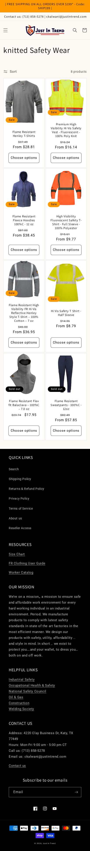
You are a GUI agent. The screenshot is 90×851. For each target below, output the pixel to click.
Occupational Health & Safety (32, 685)
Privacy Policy (19, 498)
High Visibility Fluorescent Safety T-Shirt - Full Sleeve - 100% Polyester (65, 222)
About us (15, 518)
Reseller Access (20, 528)
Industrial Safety (22, 679)
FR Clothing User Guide (27, 563)
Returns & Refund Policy (26, 488)
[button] (5, 30)
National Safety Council (27, 691)
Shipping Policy (20, 479)
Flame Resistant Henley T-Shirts (24, 134)
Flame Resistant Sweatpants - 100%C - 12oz (65, 405)
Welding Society (21, 709)
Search (14, 469)
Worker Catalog (21, 572)
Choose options (24, 158)
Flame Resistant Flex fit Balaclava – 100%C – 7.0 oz (24, 405)
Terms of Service (21, 508)
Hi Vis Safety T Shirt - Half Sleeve (66, 313)
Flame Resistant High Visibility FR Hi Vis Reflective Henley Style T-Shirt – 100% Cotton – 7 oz (24, 313)
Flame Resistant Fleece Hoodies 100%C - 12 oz (24, 220)
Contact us (17, 766)
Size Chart (17, 554)
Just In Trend (49, 843)
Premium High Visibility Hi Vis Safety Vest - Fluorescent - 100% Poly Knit (66, 130)
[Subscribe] (76, 792)
